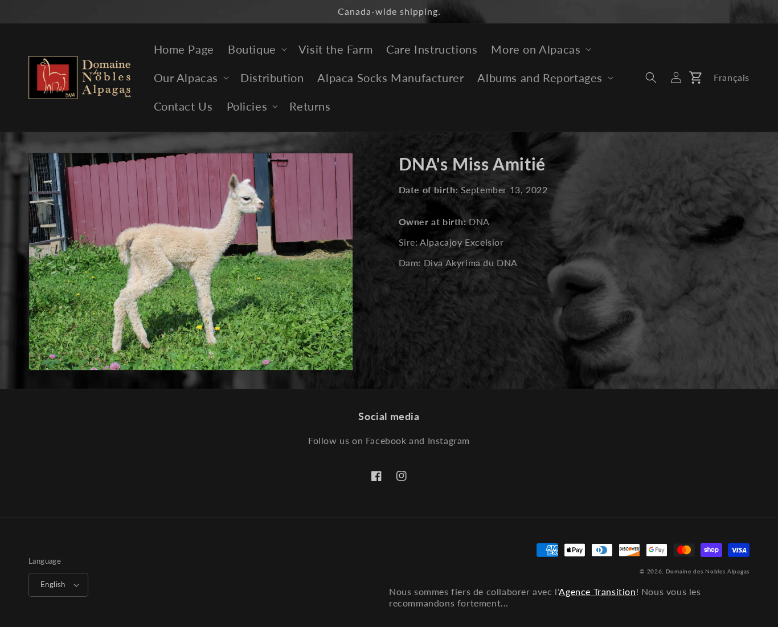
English (52, 584)
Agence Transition (597, 591)
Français (732, 77)
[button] (256, 49)
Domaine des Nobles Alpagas (708, 571)
